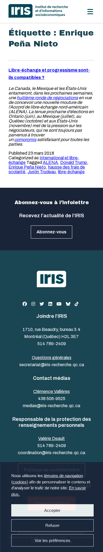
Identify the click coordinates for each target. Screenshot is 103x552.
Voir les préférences (52, 540)
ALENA (50, 162)
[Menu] (90, 11)
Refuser (52, 525)
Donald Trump (73, 162)
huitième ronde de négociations (47, 97)
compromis (25, 139)
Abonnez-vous (51, 232)
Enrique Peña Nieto (27, 167)
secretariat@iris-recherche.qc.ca (51, 364)
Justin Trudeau (41, 171)
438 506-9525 (51, 398)
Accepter (52, 510)
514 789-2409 (51, 343)
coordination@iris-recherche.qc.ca (51, 452)
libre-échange (71, 171)
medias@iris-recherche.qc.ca (51, 405)
